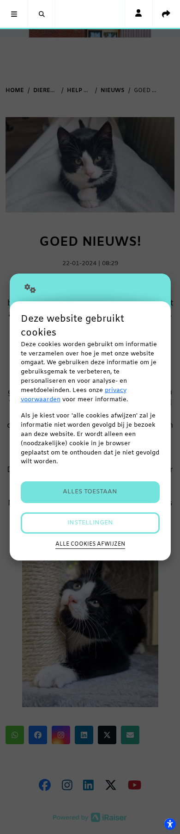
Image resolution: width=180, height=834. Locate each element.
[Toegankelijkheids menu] (169, 823)
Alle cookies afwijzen (90, 544)
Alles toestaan (90, 492)
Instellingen (90, 523)
